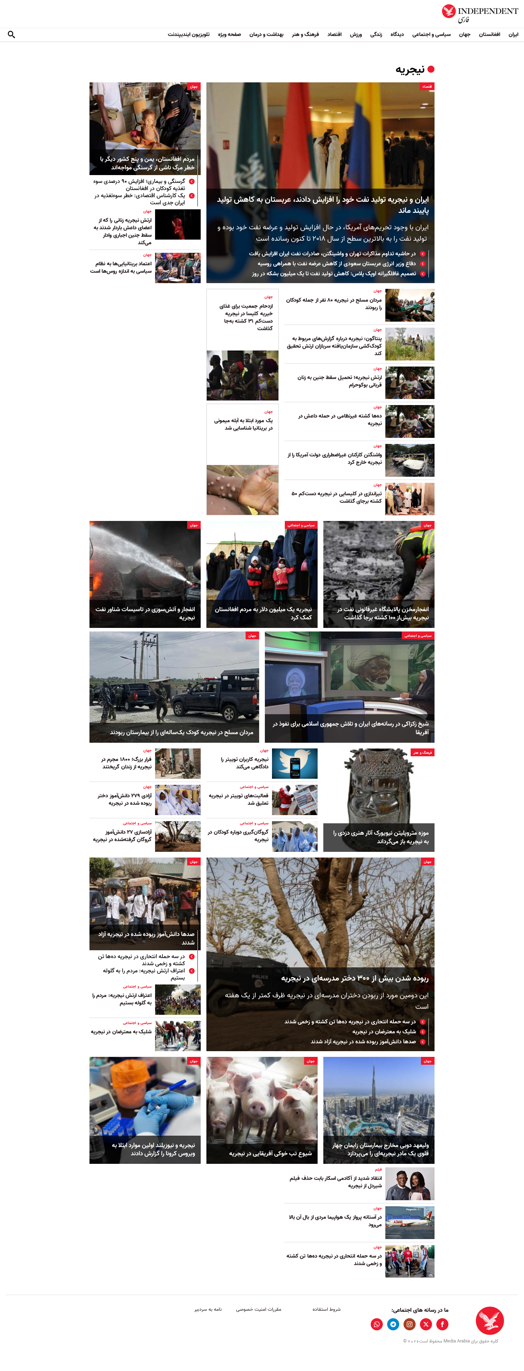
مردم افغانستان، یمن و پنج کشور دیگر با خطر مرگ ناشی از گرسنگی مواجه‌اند (147, 164)
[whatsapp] (377, 1324)
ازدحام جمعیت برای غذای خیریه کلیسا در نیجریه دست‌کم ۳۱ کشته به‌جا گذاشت (246, 317)
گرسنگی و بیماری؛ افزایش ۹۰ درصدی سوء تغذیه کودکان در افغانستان (139, 185)
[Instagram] (410, 1324)
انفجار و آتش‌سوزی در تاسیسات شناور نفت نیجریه (145, 614)
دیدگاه (397, 34)
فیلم (378, 1169)
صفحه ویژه (229, 34)
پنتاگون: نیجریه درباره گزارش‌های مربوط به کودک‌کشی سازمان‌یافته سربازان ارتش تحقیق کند (334, 346)
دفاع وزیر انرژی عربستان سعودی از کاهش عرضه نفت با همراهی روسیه (337, 263)
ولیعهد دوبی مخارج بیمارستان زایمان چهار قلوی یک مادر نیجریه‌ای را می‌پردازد (380, 1149)
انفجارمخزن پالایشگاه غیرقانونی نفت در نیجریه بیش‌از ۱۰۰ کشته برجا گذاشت (383, 614)
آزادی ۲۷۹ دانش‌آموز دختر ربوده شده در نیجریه (124, 800)
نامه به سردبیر (208, 1309)
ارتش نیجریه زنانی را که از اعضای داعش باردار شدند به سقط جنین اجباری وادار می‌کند (122, 231)
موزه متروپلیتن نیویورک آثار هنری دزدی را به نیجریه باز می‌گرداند (381, 837)
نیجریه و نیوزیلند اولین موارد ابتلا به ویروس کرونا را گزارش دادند (153, 1149)
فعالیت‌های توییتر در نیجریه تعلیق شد (238, 800)
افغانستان (489, 34)
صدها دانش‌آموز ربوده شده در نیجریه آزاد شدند (363, 1041)
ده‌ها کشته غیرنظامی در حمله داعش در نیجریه (340, 420)
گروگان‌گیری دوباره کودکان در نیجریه (238, 836)
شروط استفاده (327, 1309)
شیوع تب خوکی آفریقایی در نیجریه (270, 1154)
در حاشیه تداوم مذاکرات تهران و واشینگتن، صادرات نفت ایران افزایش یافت (332, 253)
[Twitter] (426, 1324)
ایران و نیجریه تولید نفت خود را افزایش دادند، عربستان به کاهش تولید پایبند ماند (323, 205)
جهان (465, 34)
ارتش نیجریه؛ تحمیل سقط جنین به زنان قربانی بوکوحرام (340, 381)
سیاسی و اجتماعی (431, 34)
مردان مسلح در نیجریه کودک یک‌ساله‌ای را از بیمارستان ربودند (181, 732)
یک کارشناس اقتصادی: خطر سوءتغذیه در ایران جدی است (139, 199)
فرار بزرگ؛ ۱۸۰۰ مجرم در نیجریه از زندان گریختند (126, 763)
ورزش (356, 34)
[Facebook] (442, 1324)
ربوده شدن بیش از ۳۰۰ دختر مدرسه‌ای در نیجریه (355, 978)
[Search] (11, 35)
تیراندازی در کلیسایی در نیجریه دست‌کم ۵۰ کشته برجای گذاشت (337, 498)
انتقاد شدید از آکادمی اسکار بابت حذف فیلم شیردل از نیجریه (336, 1182)
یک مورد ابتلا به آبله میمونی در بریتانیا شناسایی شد (243, 424)
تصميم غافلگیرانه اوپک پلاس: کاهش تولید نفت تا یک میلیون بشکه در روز (334, 273)
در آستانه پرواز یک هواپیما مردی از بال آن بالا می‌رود (335, 1221)
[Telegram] (393, 1324)
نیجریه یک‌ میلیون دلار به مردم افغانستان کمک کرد (263, 614)
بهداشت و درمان (266, 34)
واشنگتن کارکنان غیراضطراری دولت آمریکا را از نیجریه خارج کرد (335, 459)
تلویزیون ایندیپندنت (189, 34)
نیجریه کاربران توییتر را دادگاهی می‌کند (244, 763)
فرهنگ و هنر (305, 34)
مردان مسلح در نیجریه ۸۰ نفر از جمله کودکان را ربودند (334, 304)
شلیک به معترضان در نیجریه (384, 1031)
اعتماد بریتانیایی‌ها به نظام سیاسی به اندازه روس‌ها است (120, 268)
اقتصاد (334, 34)
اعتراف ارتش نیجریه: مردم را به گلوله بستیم (144, 974)
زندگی (376, 34)
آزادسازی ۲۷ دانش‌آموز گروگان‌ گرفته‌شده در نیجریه (122, 836)
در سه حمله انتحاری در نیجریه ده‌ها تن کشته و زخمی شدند (350, 1021)
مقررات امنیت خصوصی (258, 1309)
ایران (513, 34)
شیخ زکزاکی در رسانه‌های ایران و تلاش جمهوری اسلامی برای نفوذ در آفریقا (351, 728)
